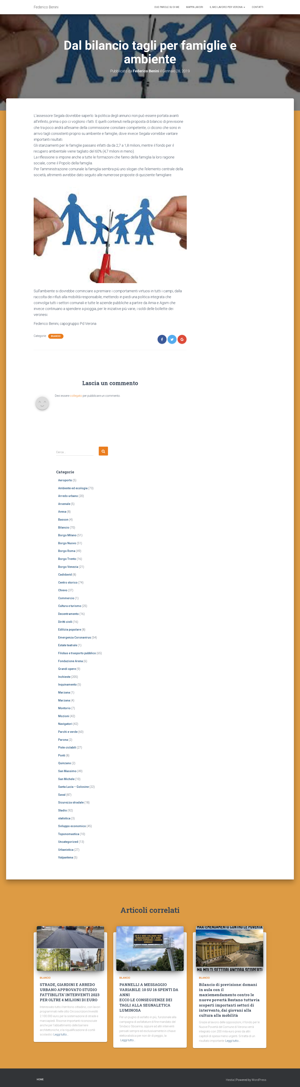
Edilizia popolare (69, 629)
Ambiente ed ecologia (73, 488)
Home (40, 1079)
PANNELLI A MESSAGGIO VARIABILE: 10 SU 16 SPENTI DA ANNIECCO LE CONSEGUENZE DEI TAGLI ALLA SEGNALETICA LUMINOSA (148, 997)
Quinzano (64, 763)
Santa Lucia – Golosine (73, 786)
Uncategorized (68, 841)
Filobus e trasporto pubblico (77, 653)
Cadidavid (65, 574)
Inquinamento (67, 684)
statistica (64, 818)
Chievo (62, 590)
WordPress (259, 1080)
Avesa (62, 511)
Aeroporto (65, 480)
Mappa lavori (194, 7)
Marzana (64, 692)
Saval (62, 794)
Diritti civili (65, 621)
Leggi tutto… (61, 1034)
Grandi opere (67, 668)
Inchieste (64, 676)
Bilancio (56, 336)
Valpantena (65, 857)
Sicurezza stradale (71, 802)
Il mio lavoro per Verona (226, 7)
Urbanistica (65, 849)
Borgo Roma (66, 551)
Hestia (230, 1080)
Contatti (257, 7)
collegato (76, 395)
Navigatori (65, 723)
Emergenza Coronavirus (74, 637)
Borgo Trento (67, 559)
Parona (63, 739)
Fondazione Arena (70, 661)
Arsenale (64, 504)
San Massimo (67, 771)
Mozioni (63, 716)
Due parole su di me (166, 7)
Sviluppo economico (72, 826)
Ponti (61, 755)
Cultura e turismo (69, 606)
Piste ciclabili (67, 747)
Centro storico (68, 582)
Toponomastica (68, 834)
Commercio (66, 598)
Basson (63, 519)
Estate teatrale (67, 645)
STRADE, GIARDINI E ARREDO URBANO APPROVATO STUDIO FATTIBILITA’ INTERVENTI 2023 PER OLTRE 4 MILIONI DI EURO (69, 992)
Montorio (64, 708)
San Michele (66, 779)
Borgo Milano (67, 535)
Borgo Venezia (68, 566)
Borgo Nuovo (67, 543)
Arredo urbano (68, 496)
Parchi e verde (68, 731)
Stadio (62, 810)
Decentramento (68, 613)
